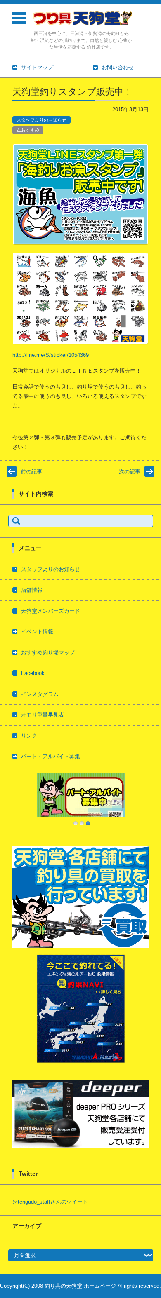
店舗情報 (32, 590)
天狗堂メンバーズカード (50, 611)
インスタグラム (40, 694)
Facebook (33, 673)
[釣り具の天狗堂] (81, 17)
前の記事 (31, 472)
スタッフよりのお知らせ (41, 119)
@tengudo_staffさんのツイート (50, 1202)
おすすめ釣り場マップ (48, 652)
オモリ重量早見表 (42, 715)
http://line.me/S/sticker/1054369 (50, 355)
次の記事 (129, 472)
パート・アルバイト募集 (50, 756)
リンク (29, 736)
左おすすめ (28, 129)
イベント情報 (37, 631)
